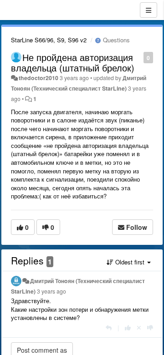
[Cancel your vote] (139, 327)
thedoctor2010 (38, 78)
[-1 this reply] (150, 327)
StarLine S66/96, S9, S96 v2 (49, 40)
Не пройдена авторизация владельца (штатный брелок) (72, 62)
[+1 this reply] (128, 327)
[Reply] (109, 327)
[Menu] (148, 10)
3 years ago (51, 291)
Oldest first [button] (129, 262)
